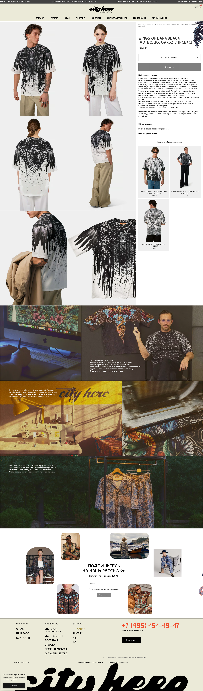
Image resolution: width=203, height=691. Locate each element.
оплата (50, 645)
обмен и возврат (56, 649)
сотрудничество (56, 653)
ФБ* (75, 638)
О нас (20, 629)
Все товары (149, 25)
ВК (74, 642)
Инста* (78, 633)
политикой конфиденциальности (109, 589)
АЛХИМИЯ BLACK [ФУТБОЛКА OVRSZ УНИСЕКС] (185, 192)
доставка (51, 640)
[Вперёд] (166, 167)
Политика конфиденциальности (90, 662)
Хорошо (14, 685)
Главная (141, 25)
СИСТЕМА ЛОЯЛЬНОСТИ (53, 630)
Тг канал (79, 629)
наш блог (22, 633)
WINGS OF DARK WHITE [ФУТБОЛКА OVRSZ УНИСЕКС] (153, 192)
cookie (22, 675)
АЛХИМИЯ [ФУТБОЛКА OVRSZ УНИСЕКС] (153, 245)
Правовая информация (118, 662)
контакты (23, 638)
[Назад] (141, 167)
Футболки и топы (161, 25)
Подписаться (103, 595)
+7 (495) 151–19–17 (150, 626)
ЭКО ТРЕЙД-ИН (54, 636)
